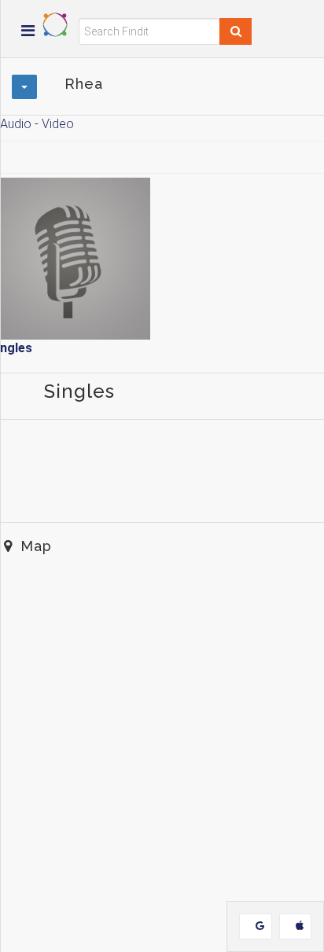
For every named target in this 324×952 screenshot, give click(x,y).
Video (58, 123)
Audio (15, 123)
